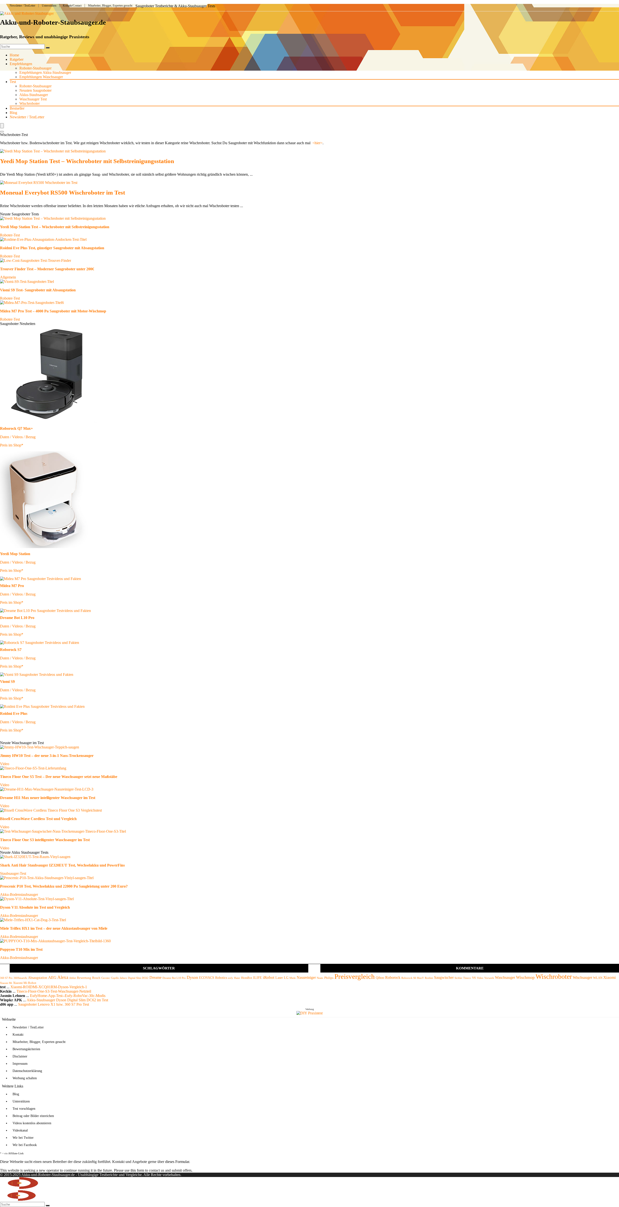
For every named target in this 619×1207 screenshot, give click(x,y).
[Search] (2, 131)
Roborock (392, 977)
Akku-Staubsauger (33, 95)
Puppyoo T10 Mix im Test (21, 949)
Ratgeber (16, 59)
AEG (52, 977)
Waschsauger (505, 977)
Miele (292, 978)
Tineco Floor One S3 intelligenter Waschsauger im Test (45, 840)
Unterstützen (49, 5)
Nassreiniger (306, 977)
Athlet (72, 978)
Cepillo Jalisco (119, 978)
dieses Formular (177, 1162)
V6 (474, 978)
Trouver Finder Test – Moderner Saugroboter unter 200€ (47, 269)
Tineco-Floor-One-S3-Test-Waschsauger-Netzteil (53, 991)
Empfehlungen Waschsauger (41, 77)
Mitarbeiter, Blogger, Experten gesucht (110, 5)
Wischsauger (582, 977)
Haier (237, 978)
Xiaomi (609, 977)
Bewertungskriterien (26, 1049)
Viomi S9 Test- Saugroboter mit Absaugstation (38, 290)
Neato (320, 978)
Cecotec (105, 978)
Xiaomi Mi (6, 983)
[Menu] (2, 125)
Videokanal (20, 1130)
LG (286, 978)
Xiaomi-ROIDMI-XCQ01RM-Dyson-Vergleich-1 (48, 987)
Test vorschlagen (24, 1108)
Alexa (62, 977)
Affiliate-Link (16, 1153)
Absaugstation (37, 978)
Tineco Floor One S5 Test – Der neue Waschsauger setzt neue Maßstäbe (58, 777)
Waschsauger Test (33, 99)
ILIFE (257, 978)
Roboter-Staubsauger (35, 68)
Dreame (155, 977)
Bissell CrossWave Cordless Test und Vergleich (38, 819)
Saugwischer (444, 977)
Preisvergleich (354, 976)
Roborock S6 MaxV (412, 978)
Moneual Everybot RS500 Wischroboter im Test (62, 192)
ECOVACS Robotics (213, 978)
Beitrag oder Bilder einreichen (33, 1116)
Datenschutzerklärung (27, 1071)
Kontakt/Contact (72, 5)
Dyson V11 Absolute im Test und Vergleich (35, 907)
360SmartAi (20, 978)
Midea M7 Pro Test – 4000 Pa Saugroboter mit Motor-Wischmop (53, 311)
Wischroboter (29, 103)
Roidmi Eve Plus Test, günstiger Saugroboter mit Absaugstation (52, 248)
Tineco (467, 978)
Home (14, 55)
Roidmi (429, 978)
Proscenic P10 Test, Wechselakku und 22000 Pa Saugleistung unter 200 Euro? (64, 886)
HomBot (246, 978)
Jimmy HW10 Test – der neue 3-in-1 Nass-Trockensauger (47, 756)
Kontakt (18, 1034)
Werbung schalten (25, 1078)
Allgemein (8, 277)
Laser (279, 978)
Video (4, 764)
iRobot (268, 977)
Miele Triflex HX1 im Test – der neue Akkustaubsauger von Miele (53, 928)
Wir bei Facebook (25, 1145)
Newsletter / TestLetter (22, 5)
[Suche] (48, 47)
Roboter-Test (10, 235)
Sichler (458, 978)
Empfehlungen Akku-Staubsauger (45, 72)
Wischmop (525, 977)
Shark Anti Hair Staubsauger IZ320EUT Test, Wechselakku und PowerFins (62, 865)
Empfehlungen (21, 64)
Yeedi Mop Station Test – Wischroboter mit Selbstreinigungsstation (87, 161)
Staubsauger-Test (13, 873)
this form (137, 1170)
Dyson (192, 977)
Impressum (20, 1063)
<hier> (317, 143)
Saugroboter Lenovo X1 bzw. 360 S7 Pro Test (53, 1004)
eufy (230, 978)
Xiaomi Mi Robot (24, 983)
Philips (328, 978)
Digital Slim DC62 (138, 978)
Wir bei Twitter (23, 1137)
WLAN (597, 978)
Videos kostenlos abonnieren (32, 1123)
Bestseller (17, 108)
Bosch (96, 978)
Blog (13, 113)
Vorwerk (489, 978)
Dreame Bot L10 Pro (174, 978)
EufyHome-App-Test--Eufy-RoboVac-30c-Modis (67, 996)
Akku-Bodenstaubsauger (19, 894)
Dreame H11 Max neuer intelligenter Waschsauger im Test (47, 798)
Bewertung (84, 978)
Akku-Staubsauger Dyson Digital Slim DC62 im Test (67, 1000)
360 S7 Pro (6, 978)
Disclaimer (20, 1056)
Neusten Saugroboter (35, 90)
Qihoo (380, 978)
